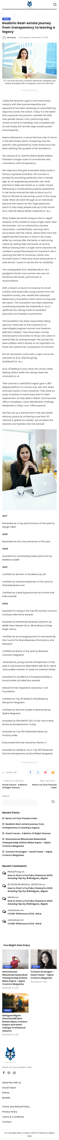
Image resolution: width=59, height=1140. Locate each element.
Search (5, 796)
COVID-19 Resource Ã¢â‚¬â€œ (24, 913)
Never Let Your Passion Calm (21, 818)
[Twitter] (38, 772)
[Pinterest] (45, 772)
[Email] (53, 772)
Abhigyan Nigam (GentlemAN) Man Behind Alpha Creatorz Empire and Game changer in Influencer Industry (14, 1023)
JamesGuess (14, 910)
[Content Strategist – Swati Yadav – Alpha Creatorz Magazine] (44, 959)
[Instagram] (9, 1073)
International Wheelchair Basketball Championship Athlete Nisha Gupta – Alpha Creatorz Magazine (26, 843)
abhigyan (11, 37)
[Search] (55, 4)
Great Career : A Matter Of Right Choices (28, 833)
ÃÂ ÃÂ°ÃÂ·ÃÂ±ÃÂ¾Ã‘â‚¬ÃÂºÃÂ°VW (25, 884)
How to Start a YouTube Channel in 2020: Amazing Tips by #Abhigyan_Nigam (30, 877)
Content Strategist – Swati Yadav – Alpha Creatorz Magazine (42, 974)
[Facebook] (30, 772)
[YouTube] (14, 1073)
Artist (6, 19)
